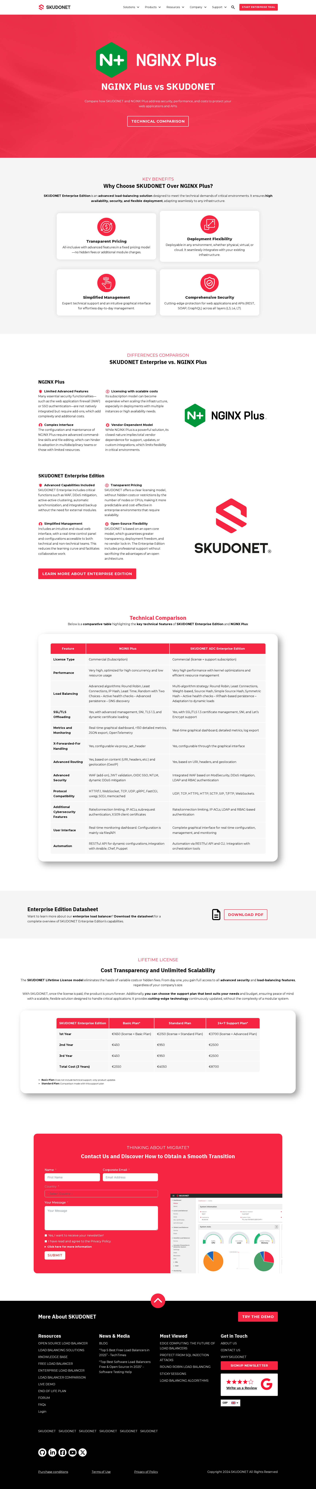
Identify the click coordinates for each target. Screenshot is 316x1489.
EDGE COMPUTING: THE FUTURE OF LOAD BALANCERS (187, 1346)
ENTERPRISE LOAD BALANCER (61, 1370)
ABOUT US (229, 1343)
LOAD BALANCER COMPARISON (62, 1377)
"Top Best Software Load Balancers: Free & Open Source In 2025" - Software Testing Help (125, 1367)
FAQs (42, 1404)
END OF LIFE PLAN (52, 1391)
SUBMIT (55, 1255)
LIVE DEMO (46, 1384)
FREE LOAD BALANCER (55, 1363)
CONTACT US (230, 1350)
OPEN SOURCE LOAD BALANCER (63, 1343)
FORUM (44, 1398)
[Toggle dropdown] (138, 7)
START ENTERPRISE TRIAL (258, 7)
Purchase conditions (53, 1472)
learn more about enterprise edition (87, 574)
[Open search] (233, 7)
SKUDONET (47, 1431)
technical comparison (158, 121)
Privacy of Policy (146, 1472)
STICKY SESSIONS (173, 1374)
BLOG (103, 1343)
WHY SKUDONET (234, 1357)
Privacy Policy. (101, 1241)
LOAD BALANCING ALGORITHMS (184, 1380)
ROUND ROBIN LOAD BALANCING (185, 1367)
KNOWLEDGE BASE (53, 1357)
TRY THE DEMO (258, 1317)
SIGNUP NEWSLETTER (249, 1365)
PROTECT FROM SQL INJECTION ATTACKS (184, 1357)
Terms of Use (101, 1472)
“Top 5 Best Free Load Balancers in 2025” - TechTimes (124, 1352)
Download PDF (245, 914)
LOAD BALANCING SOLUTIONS (61, 1350)
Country (51, 1186)
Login (42, 1411)
